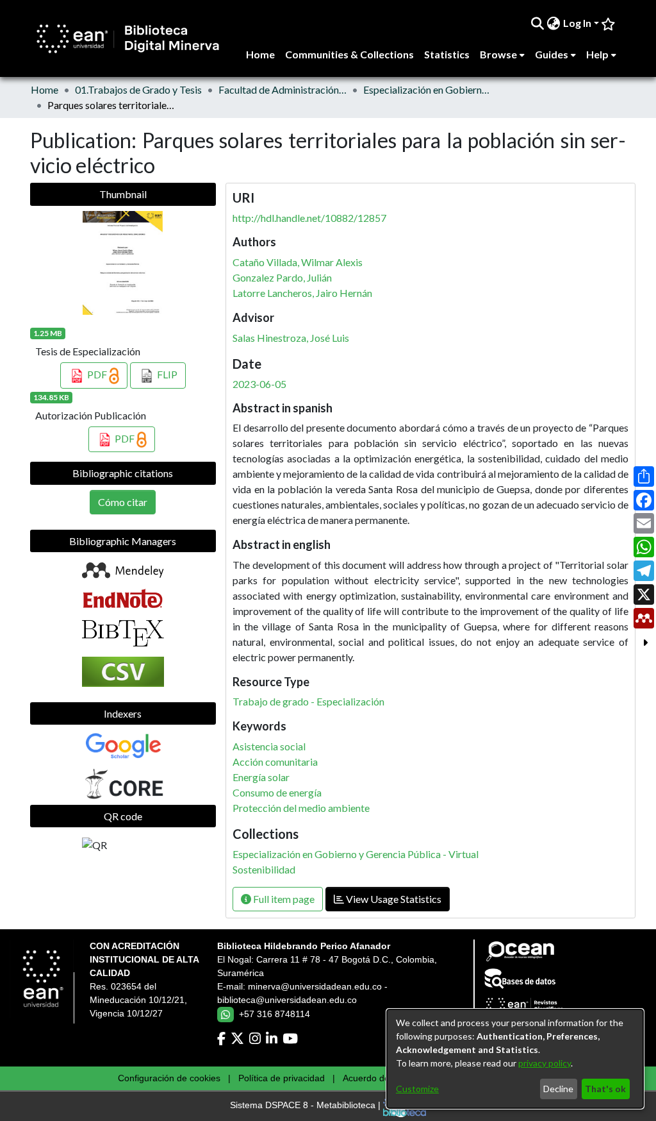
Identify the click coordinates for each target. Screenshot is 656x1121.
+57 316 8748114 (274, 1014)
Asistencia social (269, 746)
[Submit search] (538, 23)
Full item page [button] (283, 899)
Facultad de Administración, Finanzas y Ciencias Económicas (282, 89)
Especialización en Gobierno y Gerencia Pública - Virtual (427, 89)
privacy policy (544, 1063)
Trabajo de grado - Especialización (308, 701)
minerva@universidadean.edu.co (315, 986)
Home (44, 89)
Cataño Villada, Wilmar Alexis (298, 262)
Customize (417, 1088)
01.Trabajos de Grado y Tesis (138, 89)
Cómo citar (122, 502)
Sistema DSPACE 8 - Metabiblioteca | (306, 1105)
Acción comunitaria (275, 761)
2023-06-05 (259, 384)
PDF (97, 374)
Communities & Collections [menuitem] (349, 54)
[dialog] (515, 1058)
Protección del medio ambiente (301, 808)
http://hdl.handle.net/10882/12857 (309, 218)
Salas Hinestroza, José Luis (291, 338)
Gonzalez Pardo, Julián (282, 277)
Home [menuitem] (260, 54)
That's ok (605, 1088)
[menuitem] (554, 23)
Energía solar (261, 777)
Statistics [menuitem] (447, 54)
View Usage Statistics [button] (392, 899)
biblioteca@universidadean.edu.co (287, 1000)
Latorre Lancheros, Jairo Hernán (302, 293)
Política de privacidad (281, 1078)
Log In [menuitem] (577, 23)
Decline (558, 1088)
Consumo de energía (277, 792)
